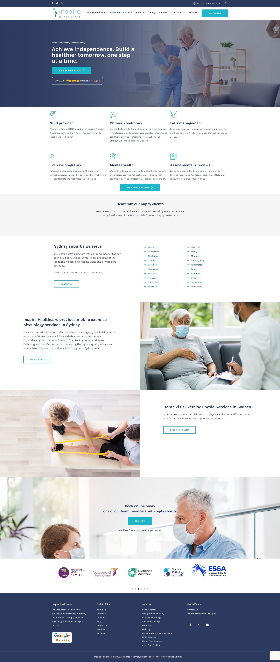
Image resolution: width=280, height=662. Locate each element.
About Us (101, 609)
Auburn (151, 247)
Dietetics (146, 625)
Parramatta (196, 264)
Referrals (141, 12)
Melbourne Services (120, 12)
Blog (152, 12)
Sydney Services (94, 12)
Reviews (193, 12)
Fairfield (152, 273)
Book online (215, 13)
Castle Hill (153, 264)
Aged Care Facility (151, 645)
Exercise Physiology (151, 617)
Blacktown (153, 256)
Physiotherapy (149, 609)
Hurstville (153, 282)
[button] (77, 81)
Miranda (195, 256)
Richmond (196, 273)
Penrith (194, 269)
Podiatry (146, 629)
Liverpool (195, 247)
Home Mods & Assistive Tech (157, 633)
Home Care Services (152, 641)
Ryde (193, 278)
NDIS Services (149, 637)
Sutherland (196, 282)
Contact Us (102, 625)
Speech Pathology (151, 621)
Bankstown (153, 251)
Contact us (177, 12)
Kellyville (152, 286)
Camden (152, 260)
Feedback (102, 629)
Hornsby (152, 278)
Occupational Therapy (153, 613)
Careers (163, 12)
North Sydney (197, 260)
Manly (194, 251)
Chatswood (153, 269)
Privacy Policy (147, 656)
